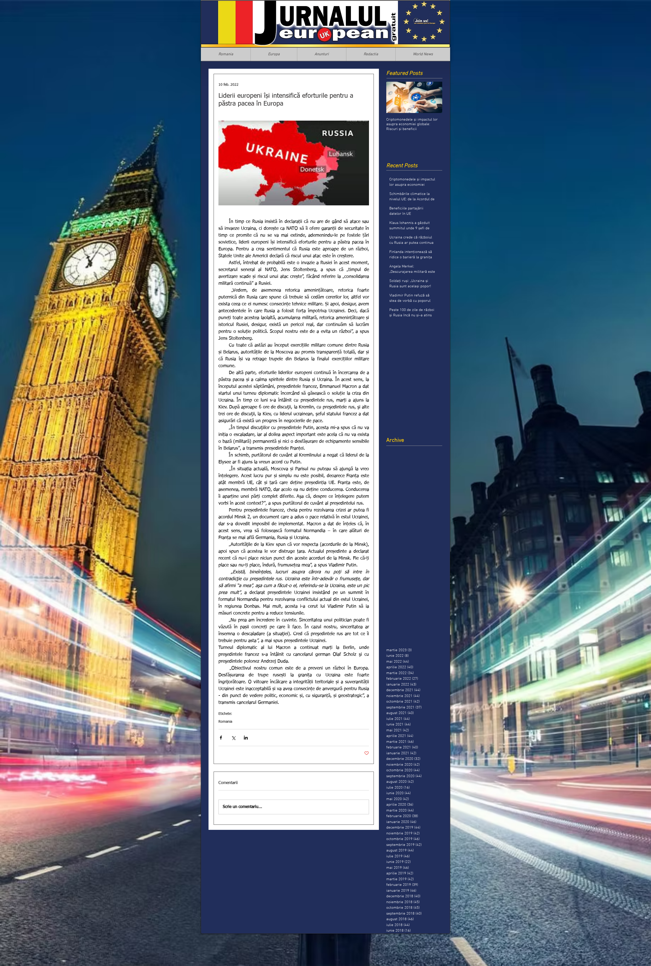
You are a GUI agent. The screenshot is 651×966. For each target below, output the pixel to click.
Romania (225, 721)
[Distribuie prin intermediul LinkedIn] (245, 737)
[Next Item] (434, 97)
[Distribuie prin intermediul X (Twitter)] (233, 737)
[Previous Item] (394, 97)
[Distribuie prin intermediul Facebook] (220, 737)
